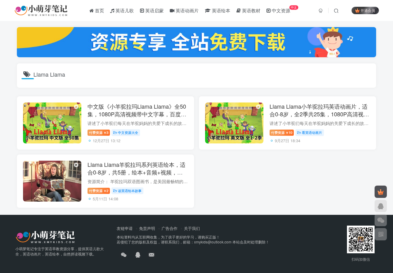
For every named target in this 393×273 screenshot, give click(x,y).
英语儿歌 (124, 10)
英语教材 (250, 10)
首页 (99, 10)
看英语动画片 (312, 132)
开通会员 (367, 10)
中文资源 (283, 9)
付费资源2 (98, 190)
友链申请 (125, 228)
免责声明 (147, 228)
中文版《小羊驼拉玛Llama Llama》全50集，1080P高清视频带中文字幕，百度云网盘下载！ (137, 114)
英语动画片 (186, 10)
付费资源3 (98, 132)
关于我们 (192, 228)
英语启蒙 (154, 10)
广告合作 (169, 228)
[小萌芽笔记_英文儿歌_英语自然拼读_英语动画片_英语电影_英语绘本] (45, 236)
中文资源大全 (128, 132)
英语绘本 (220, 10)
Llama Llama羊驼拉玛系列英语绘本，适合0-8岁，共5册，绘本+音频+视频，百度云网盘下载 (136, 172)
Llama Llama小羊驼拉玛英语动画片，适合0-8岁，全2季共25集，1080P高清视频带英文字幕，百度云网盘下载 (319, 114)
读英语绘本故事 (130, 190)
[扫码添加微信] (381, 220)
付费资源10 (281, 132)
